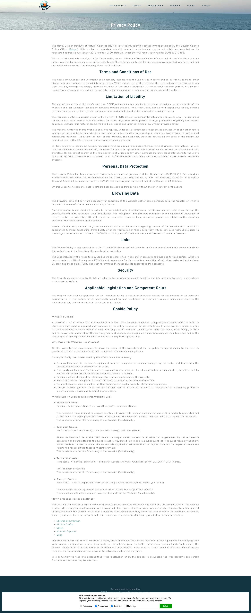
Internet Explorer (66, 531)
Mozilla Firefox (65, 524)
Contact (206, 5)
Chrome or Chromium (68, 521)
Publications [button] (155, 5)
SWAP (104, 592)
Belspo (73, 49)
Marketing (131, 606)
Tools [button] (136, 5)
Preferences (103, 606)
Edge (60, 534)
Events (191, 5)
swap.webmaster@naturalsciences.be (130, 592)
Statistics (118, 606)
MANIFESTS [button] (117, 5)
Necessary (87, 606)
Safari (60, 527)
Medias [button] (174, 5)
